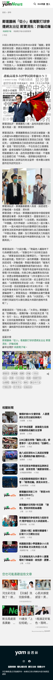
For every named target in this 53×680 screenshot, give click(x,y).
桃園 (29, 378)
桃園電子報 (7, 31)
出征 (5, 378)
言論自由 (28, 387)
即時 (9, 12)
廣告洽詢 (32, 666)
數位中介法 (35, 382)
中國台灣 (7, 387)
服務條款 (12, 666)
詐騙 (28, 373)
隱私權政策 (22, 666)
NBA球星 (20, 378)
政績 (11, 378)
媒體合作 (41, 666)
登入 (48, 4)
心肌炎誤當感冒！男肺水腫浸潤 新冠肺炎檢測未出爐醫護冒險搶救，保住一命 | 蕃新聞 (42, 595)
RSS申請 (41, 4)
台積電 (6, 382)
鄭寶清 (6, 373)
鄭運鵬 (14, 373)
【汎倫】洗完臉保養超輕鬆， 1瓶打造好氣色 (25, 595)
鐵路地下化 (16, 382)
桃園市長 (37, 378)
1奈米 (35, 373)
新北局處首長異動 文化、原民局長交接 (9, 621)
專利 (26, 382)
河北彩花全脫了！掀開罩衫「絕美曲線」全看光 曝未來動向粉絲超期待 (9, 595)
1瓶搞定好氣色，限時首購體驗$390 (42, 621)
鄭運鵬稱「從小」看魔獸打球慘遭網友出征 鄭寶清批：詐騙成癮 (26, 342)
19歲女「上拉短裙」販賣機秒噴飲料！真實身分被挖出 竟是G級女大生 (26, 621)
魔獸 (22, 373)
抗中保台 (17, 387)
